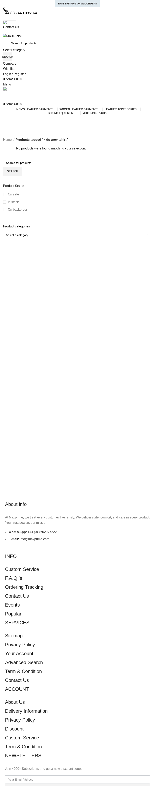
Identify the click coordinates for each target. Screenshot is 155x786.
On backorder (17, 209)
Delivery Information (26, 711)
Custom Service (22, 569)
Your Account (19, 653)
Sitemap (14, 635)
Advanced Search (24, 662)
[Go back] (8, 120)
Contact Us (17, 596)
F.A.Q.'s (13, 578)
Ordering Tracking (24, 587)
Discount (14, 729)
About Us (15, 702)
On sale (13, 194)
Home (8, 139)
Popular (13, 613)
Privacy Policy (20, 644)
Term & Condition (23, 671)
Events (12, 605)
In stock (13, 202)
